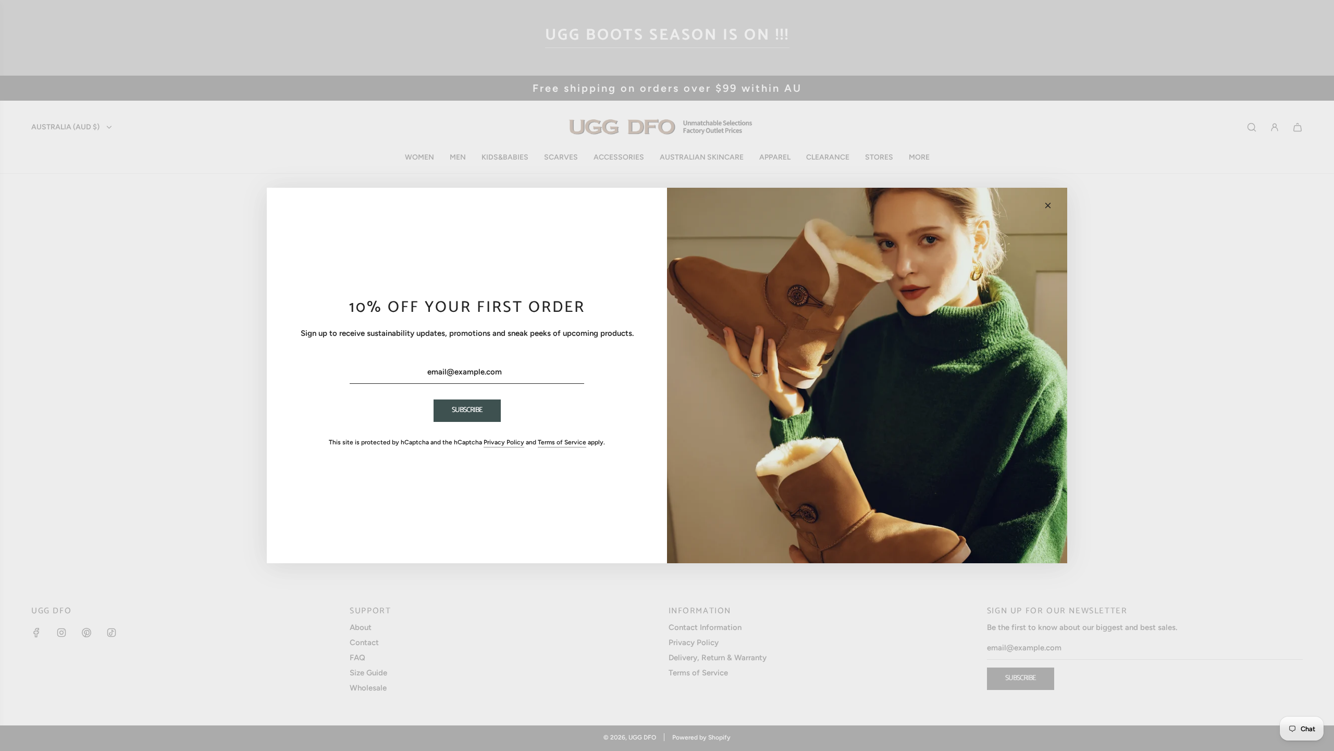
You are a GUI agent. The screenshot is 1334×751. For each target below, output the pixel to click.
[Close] (1047, 205)
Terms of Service (562, 442)
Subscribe (467, 410)
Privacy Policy (504, 442)
